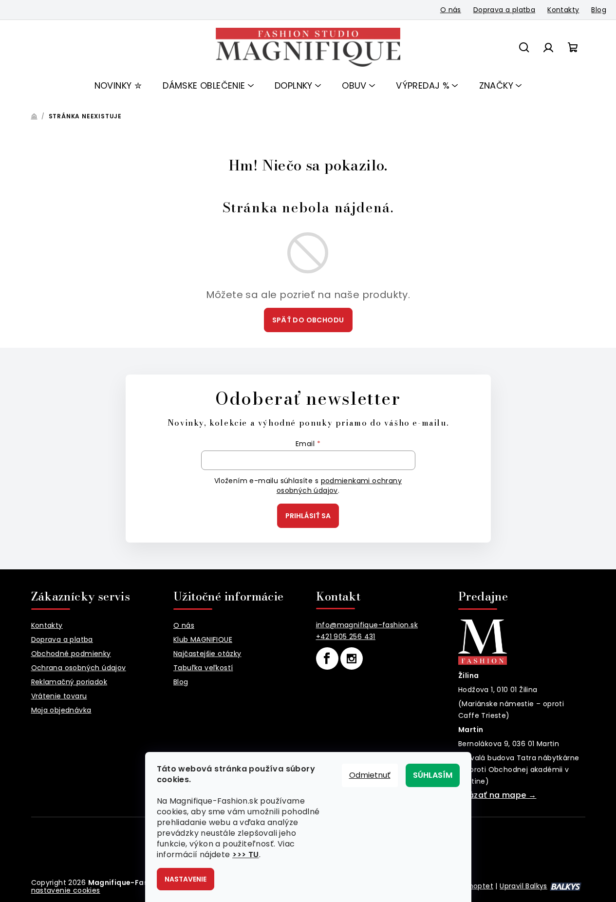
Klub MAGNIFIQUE (202, 639)
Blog (598, 10)
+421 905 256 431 (345, 636)
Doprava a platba (504, 10)
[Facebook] (327, 658)
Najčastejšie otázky (207, 653)
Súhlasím (432, 775)
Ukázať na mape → (497, 795)
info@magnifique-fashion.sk (367, 625)
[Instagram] (351, 658)
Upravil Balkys (523, 886)
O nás (450, 10)
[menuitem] (118, 86)
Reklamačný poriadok (69, 682)
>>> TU (245, 854)
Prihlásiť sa (308, 516)
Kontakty (563, 10)
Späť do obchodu (308, 320)
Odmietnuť (370, 775)
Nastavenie (185, 879)
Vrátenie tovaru (59, 696)
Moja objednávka (61, 710)
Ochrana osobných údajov (78, 668)
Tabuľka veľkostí (203, 668)
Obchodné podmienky (71, 653)
